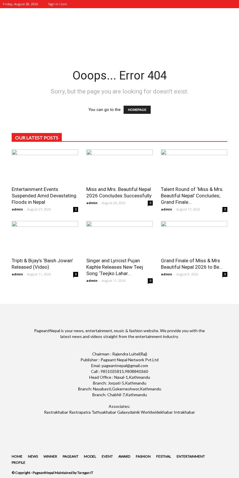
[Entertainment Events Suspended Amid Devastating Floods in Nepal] (45, 165)
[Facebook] (193, 4)
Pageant (70, 456)
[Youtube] (231, 4)
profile (18, 462)
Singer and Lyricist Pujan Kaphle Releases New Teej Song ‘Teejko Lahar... (114, 267)
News (33, 456)
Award (124, 456)
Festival (163, 456)
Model (90, 456)
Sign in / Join (57, 4)
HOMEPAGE (137, 109)
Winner (50, 456)
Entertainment (191, 456)
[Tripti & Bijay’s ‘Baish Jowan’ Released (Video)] (45, 237)
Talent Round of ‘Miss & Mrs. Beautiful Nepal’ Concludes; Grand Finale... (192, 195)
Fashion (143, 456)
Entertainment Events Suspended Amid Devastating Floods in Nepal (44, 195)
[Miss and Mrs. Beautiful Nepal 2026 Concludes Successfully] (119, 165)
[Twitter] (212, 4)
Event (107, 456)
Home (17, 456)
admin (17, 209)
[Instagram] (202, 4)
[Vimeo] (222, 4)
